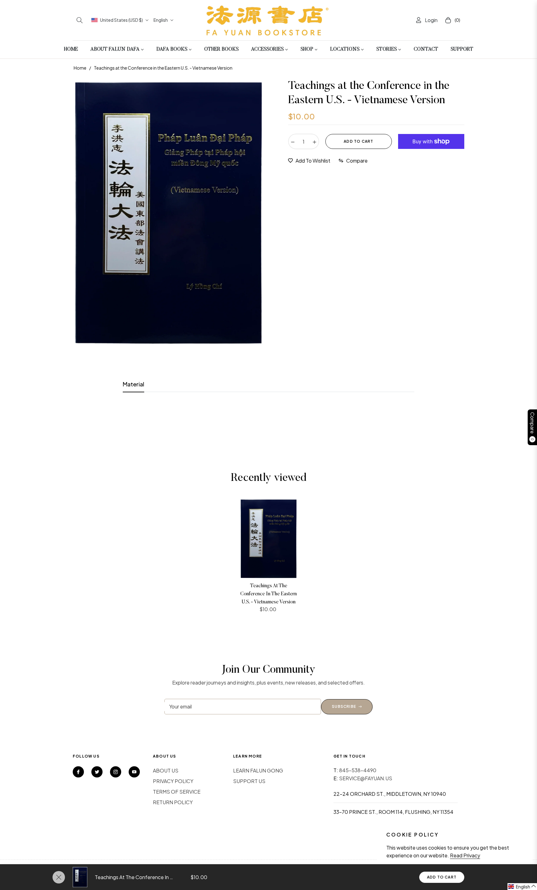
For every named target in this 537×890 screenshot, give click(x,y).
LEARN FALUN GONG (258, 770)
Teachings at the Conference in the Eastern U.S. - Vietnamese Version (268, 593)
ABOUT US (165, 770)
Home (80, 68)
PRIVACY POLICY (173, 781)
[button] (79, 20)
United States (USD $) (121, 20)
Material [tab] (133, 384)
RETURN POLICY (173, 802)
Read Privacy (465, 855)
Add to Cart (442, 877)
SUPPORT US (249, 781)
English (161, 20)
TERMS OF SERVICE (176, 791)
